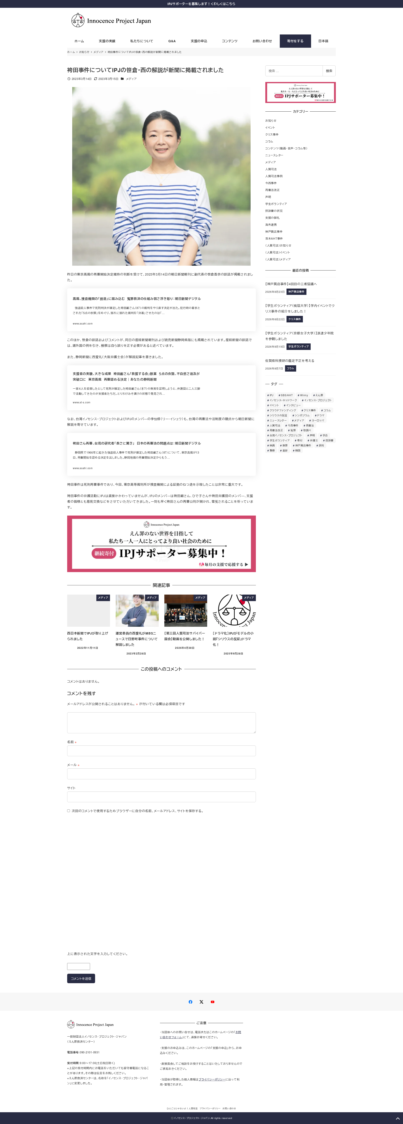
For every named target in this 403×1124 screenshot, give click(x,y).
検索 (329, 71)
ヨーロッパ (318, 420)
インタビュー (293, 405)
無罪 (285, 445)
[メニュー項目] (190, 1002)
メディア (131, 79)
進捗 (285, 450)
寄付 (300, 440)
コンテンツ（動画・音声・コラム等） (286, 148)
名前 (72, 742)
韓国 (298, 450)
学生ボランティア (276, 204)
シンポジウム (302, 415)
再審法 (310, 425)
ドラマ (320, 415)
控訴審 (330, 440)
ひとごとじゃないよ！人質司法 (182, 1108)
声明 (268, 197)
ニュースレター (274, 155)
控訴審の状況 (274, 211)
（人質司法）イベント (277, 252)
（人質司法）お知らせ (278, 245)
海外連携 (271, 225)
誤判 (321, 445)
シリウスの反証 (278, 415)
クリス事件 (272, 134)
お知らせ (271, 121)
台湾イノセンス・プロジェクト (286, 435)
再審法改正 (272, 190)
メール (73, 765)
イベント (270, 127)
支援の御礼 (272, 218)
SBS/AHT (287, 395)
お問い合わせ (229, 1108)
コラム (269, 141)
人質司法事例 (274, 176)
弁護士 (314, 440)
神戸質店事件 (274, 232)
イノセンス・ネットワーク (283, 400)
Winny (304, 395)
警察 (272, 450)
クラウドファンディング (283, 410)
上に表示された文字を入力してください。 (97, 953)
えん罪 (319, 395)
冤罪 (293, 430)
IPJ (271, 395)
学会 (325, 435)
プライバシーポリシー (212, 1079)
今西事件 (271, 183)
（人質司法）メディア (278, 259)
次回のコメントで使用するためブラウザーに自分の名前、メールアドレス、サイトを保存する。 (137, 811)
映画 (272, 445)
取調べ (307, 430)
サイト (71, 788)
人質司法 (271, 169)
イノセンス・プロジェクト (318, 400)
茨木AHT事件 (274, 238)
